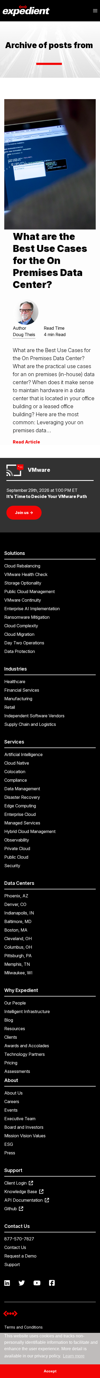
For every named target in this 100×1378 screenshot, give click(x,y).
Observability (16, 840)
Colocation (14, 771)
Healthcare (14, 681)
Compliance (15, 780)
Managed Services (22, 823)
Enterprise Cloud (20, 814)
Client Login (16, 1183)
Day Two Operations (24, 642)
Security (12, 865)
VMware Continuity (22, 600)
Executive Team (19, 1118)
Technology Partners (24, 1054)
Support (12, 1264)
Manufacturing (18, 698)
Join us (24, 512)
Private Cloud (17, 848)
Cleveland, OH (18, 938)
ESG (8, 1144)
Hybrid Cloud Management (29, 831)
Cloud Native (16, 763)
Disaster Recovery (22, 797)
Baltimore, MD (17, 921)
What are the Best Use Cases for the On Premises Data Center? (50, 260)
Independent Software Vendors (34, 715)
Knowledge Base (21, 1191)
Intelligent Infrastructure (27, 1011)
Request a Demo (20, 1256)
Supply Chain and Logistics (30, 724)
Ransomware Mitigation (27, 617)
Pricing (10, 1062)
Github (11, 1208)
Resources (14, 1028)
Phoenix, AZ (16, 895)
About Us (13, 1093)
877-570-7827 (19, 1238)
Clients (10, 1037)
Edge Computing (20, 805)
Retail (9, 707)
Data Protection (19, 651)
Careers (11, 1101)
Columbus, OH (18, 947)
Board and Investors (23, 1127)
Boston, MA (15, 930)
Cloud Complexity (21, 625)
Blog (8, 1020)
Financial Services (21, 690)
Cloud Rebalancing (22, 566)
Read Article (26, 442)
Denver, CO (15, 904)
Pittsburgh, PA (18, 955)
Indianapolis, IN (19, 913)
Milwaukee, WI (18, 972)
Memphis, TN (17, 964)
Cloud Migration (19, 634)
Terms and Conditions (23, 1327)
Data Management (22, 788)
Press (9, 1152)
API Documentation (24, 1200)
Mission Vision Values (25, 1135)
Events (11, 1110)
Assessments (17, 1071)
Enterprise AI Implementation (32, 608)
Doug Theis (24, 334)
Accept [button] (50, 1371)
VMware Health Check (25, 574)
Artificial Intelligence (23, 754)
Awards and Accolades (26, 1045)
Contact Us (15, 1247)
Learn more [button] (74, 1356)
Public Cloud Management (29, 591)
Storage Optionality (22, 583)
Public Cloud (16, 857)
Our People (15, 1003)
